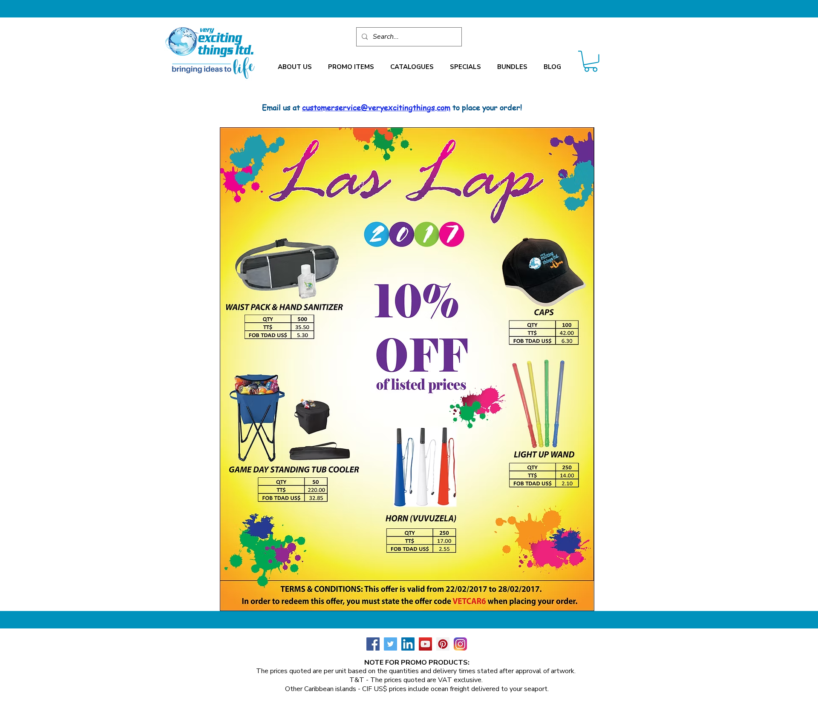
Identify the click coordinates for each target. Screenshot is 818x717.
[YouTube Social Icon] (425, 644)
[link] (590, 61)
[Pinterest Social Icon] (442, 644)
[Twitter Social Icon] (390, 644)
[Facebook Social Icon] (373, 644)
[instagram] (460, 644)
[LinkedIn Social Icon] (408, 644)
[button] (295, 67)
